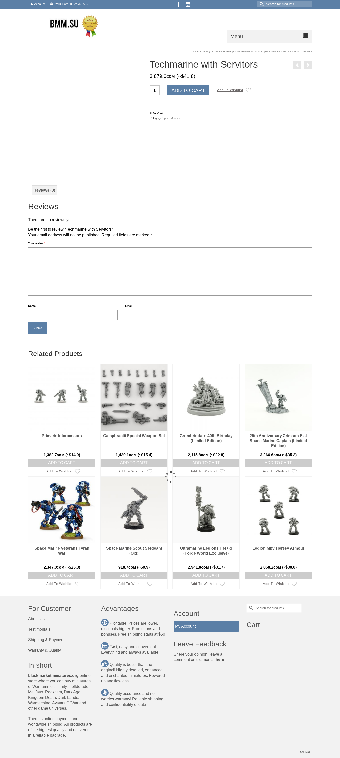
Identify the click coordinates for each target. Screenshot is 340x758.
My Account (185, 626)
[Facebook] (178, 4)
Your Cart (71, 4)
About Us (36, 619)
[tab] (44, 190)
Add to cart (188, 90)
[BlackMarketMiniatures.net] (73, 26)
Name (32, 305)
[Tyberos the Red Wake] (308, 65)
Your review (36, 243)
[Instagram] (188, 4)
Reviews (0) (44, 190)
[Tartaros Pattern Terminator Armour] (297, 65)
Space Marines (171, 118)
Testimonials (39, 629)
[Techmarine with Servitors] (85, 116)
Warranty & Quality (44, 650)
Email (128, 305)
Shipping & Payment (46, 640)
